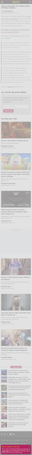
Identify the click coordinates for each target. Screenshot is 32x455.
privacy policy (5, 451)
